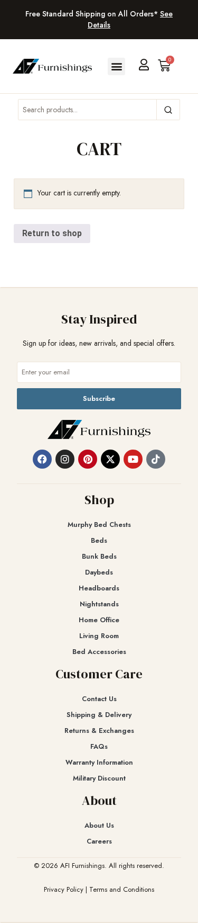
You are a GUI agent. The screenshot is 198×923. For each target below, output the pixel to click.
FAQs (99, 746)
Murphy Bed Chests (99, 524)
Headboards (99, 588)
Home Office (99, 620)
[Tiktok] (155, 459)
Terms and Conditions (121, 889)
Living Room (99, 636)
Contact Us (99, 699)
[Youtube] (133, 459)
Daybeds (99, 572)
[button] (116, 66)
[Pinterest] (87, 459)
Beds (99, 540)
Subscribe (99, 398)
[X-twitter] (110, 459)
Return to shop (52, 233)
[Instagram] (64, 459)
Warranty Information (99, 762)
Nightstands (99, 604)
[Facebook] (42, 459)
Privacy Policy (63, 889)
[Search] (168, 109)
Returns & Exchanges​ (99, 730)
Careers (99, 841)
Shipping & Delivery (99, 715)
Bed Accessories (99, 652)
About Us (99, 825)
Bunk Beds (99, 556)
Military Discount (99, 778)
